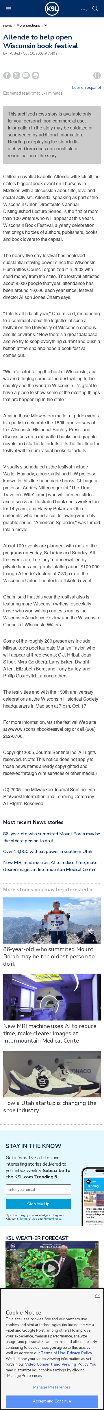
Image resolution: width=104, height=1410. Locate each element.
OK (97, 1296)
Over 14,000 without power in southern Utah (47, 851)
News (8, 26)
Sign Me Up (38, 1204)
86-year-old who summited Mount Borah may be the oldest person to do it (49, 956)
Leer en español (86, 88)
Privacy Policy (79, 1353)
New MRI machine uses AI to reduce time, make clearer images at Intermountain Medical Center (49, 1033)
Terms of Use (28, 1218)
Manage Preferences (51, 1387)
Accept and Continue (52, 1401)
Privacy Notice (52, 1218)
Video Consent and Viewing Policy (56, 1364)
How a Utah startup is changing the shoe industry (49, 1106)
